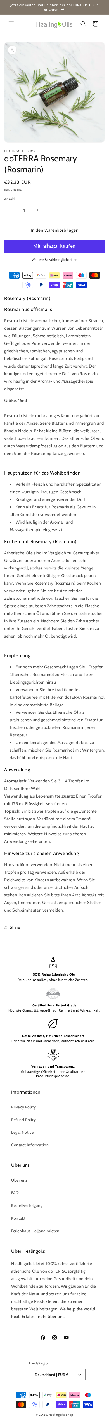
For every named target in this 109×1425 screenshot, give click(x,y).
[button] (11, 24)
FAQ (15, 1192)
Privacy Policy (23, 1107)
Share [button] (15, 927)
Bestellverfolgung (26, 1205)
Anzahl (9, 199)
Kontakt (18, 1218)
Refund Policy (23, 1119)
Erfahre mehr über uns (43, 1316)
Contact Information (30, 1144)
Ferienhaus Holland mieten (35, 1230)
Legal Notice (22, 1132)
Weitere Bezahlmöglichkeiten (55, 259)
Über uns (19, 1180)
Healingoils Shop (61, 1415)
